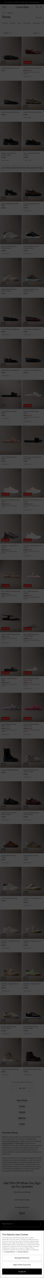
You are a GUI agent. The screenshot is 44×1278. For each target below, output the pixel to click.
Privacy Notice (23, 1252)
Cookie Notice (9, 1252)
